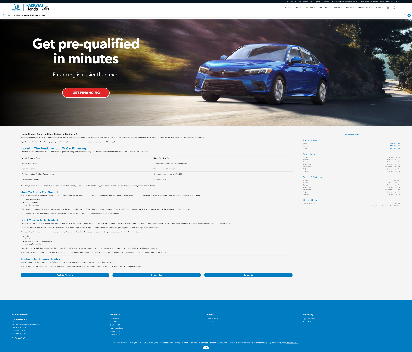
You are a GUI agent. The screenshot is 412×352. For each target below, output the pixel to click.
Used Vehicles (114, 322)
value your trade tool (110, 232)
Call (352, 135)
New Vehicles (114, 319)
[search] (401, 7)
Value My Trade (308, 322)
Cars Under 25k (115, 334)
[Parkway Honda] (30, 7)
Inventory (115, 314)
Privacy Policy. (292, 342)
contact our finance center (134, 266)
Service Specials (212, 322)
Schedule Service (212, 319)
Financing (308, 314)
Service (210, 314)
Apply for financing (55, 195)
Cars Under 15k (115, 331)
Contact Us (248, 275)
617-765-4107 (395, 146)
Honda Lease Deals (116, 328)
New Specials (156, 275)
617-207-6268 (395, 144)
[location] (332, 1)
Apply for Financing (65, 275)
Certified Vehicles (115, 325)
